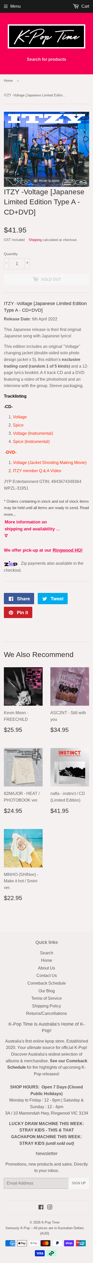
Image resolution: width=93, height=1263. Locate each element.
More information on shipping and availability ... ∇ (32, 529)
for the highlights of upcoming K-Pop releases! (47, 1067)
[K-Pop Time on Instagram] (49, 1208)
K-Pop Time (50, 1222)
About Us (46, 968)
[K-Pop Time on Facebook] (41, 1208)
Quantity (11, 254)
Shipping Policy (46, 1006)
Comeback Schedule (46, 983)
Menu (15, 6)
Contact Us (46, 975)
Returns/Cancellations (46, 1013)
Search (46, 953)
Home (8, 81)
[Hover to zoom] (46, 149)
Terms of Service (46, 998)
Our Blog (46, 991)
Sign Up (79, 1183)
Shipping (35, 240)
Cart (84, 6)
